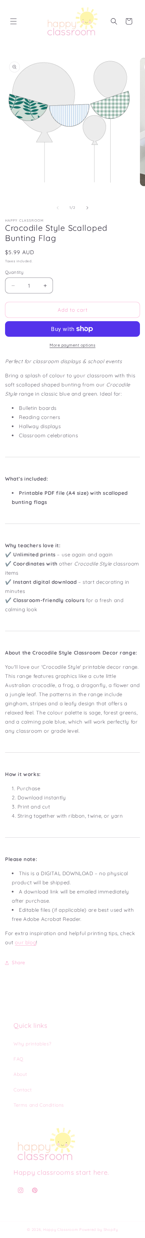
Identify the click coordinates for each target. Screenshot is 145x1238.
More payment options (72, 345)
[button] (13, 21)
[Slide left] (57, 207)
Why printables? (32, 1044)
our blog (25, 942)
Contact (22, 1090)
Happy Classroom (60, 1229)
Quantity (14, 272)
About (20, 1074)
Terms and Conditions (38, 1105)
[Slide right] (87, 207)
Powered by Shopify (98, 1229)
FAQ (18, 1059)
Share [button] (18, 962)
